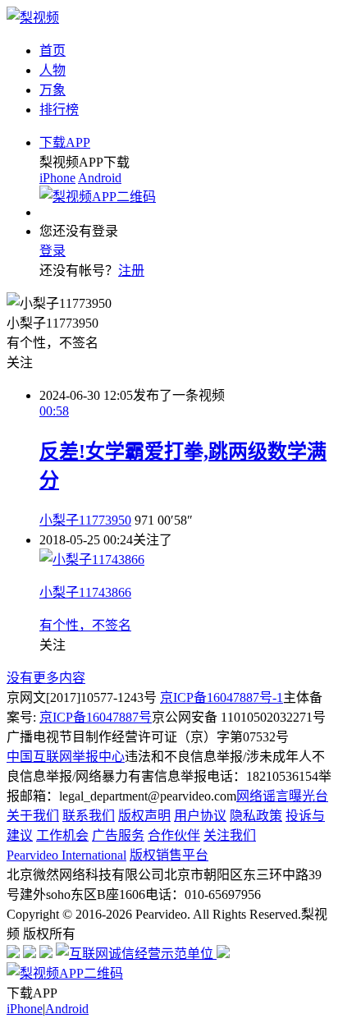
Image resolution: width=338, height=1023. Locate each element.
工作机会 (62, 835)
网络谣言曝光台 (282, 796)
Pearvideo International (66, 855)
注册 (131, 271)
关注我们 (229, 835)
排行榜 (59, 110)
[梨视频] (33, 18)
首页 (52, 50)
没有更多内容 (46, 678)
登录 (52, 251)
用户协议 (200, 816)
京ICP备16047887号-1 (221, 697)
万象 (52, 90)
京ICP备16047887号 (95, 717)
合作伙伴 (174, 835)
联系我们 (88, 816)
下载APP (64, 142)
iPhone (57, 178)
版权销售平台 (169, 855)
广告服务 (118, 835)
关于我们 (33, 816)
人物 (52, 70)
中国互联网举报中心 (66, 757)
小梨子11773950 (85, 520)
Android (99, 178)
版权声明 (144, 816)
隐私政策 (256, 816)
